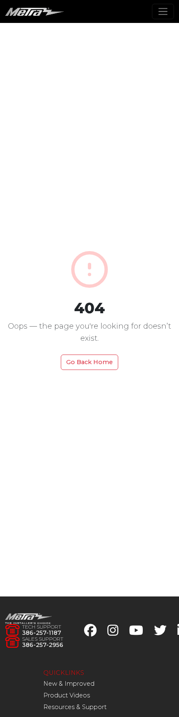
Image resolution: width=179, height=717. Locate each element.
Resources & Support (75, 707)
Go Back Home (89, 362)
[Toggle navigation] (163, 11)
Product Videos (66, 695)
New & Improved (68, 683)
